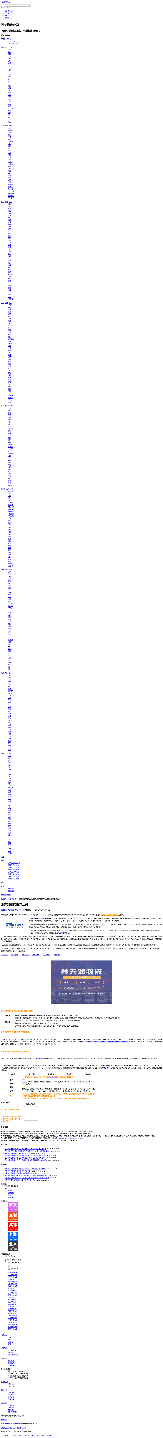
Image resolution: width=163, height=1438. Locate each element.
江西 (10, 202)
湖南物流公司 (12, 1295)
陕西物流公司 (12, 1281)
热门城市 (4, 1335)
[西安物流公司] (6, 2)
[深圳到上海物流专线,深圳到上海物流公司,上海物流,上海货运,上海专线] (13, 1240)
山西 (7, 489)
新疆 (10, 126)
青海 (6, 126)
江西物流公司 (12, 1309)
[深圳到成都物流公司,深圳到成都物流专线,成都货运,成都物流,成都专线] (13, 1230)
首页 (5, 899)
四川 (10, 303)
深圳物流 (35, 1435)
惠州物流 (27, 1435)
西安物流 (4, 1428)
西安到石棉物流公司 (11, 910)
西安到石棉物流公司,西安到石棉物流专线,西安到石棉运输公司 (108, 1042)
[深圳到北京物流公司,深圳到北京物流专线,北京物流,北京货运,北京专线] (13, 1250)
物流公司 (106, 1068)
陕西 (5, 673)
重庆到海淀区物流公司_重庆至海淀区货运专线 (20, 1180)
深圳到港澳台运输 (14, 863)
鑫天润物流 (39, 1059)
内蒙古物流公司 (13, 1304)
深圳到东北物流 (13, 865)
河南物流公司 (12, 1297)
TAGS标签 (4, 1435)
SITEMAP (13, 1435)
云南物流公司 (12, 1324)
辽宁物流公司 (12, 1306)
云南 (2, 303)
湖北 (10, 570)
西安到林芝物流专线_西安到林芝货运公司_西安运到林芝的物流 (26, 1160)
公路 (2, 857)
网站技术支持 (4, 1419)
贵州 (2, 673)
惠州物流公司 (9, 13)
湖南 (6, 570)
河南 (2, 570)
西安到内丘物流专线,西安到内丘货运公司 (18, 1153)
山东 (2, 202)
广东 (6, 753)
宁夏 (2, 126)
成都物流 (42, 1435)
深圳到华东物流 (13, 879)
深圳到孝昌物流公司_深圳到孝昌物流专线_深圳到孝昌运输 (24, 1175)
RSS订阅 (20, 1435)
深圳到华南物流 (13, 876)
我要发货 (3, 895)
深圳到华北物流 (13, 874)
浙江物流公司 (12, 1275)
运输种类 (4, 1390)
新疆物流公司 (12, 1315)
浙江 (6, 47)
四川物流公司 (12, 1327)
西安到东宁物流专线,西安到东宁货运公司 (18, 1171)
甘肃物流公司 (12, 1279)
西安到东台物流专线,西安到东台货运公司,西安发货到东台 (24, 1158)
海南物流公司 (12, 1286)
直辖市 (3, 39)
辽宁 (11, 406)
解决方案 (4, 1348)
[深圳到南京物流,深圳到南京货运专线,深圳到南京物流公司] (13, 1211)
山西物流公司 (12, 1302)
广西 (2, 753)
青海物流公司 (12, 1318)
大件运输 (11, 891)
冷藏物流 (11, 1193)
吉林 (2, 406)
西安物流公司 (9, 11)
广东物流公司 (12, 1288)
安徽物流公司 (12, 1311)
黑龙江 (7, 406)
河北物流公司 (12, 1300)
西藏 (6, 303)
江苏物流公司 (12, 1272)
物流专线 (11, 1195)
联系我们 (11, 1197)
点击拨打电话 (110, 915)
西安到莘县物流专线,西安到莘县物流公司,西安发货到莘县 (24, 1155)
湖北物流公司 (12, 1293)
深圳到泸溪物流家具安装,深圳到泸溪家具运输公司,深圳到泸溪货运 (27, 1178)
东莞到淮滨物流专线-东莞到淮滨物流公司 (18, 1173)
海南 (10, 753)
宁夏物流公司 (12, 1320)
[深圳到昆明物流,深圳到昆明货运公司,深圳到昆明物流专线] (13, 1221)
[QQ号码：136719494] (10, 1265)
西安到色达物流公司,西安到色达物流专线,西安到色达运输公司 (25, 1149)
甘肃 (10, 673)
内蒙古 (3, 489)
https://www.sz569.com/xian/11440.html (71, 1138)
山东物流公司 (12, 1313)
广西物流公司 (12, 1290)
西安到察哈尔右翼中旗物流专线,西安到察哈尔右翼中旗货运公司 (26, 1151)
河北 (11, 489)
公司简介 (11, 1190)
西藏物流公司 (12, 1329)
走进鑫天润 (4, 1382)
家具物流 (8, 15)
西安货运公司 (11, 1428)
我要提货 (8, 895)
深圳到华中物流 (13, 872)
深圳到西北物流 (13, 867)
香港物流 (8, 18)
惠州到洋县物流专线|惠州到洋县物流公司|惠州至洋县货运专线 (25, 1169)
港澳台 (8, 39)
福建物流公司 (12, 1277)
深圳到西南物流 (13, 870)
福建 (2, 47)
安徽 (6, 202)
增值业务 (4, 1358)
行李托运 (11, 888)
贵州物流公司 (12, 1284)
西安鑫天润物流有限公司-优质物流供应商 (10, 1423)
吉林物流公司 (12, 1322)
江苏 (10, 47)
